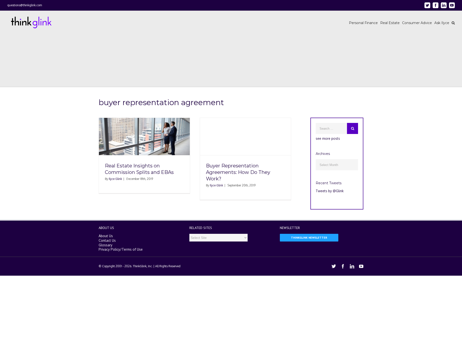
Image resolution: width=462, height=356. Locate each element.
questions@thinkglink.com (24, 5)
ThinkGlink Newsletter (309, 237)
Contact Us (107, 240)
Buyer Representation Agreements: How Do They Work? (238, 172)
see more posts (328, 138)
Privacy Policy (109, 249)
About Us (106, 236)
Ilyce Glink (115, 179)
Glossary (105, 245)
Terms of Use (132, 249)
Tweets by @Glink (330, 191)
